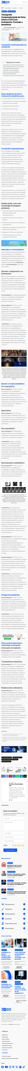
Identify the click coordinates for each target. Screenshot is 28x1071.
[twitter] (16, 1067)
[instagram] (10, 1067)
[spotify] (20, 1067)
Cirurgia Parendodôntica (9, 73)
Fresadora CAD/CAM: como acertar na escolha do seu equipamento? (20, 990)
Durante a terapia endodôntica (11, 72)
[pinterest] (13, 1067)
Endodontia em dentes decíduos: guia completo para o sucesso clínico (6, 956)
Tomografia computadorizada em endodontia (14, 65)
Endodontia (15, 8)
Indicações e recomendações (11, 70)
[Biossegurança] (14, 904)
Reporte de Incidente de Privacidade (10, 1058)
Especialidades (8, 8)
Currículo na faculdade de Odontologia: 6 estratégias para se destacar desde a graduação (16, 893)
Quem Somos (5, 1035)
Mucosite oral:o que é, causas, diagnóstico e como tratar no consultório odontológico (14, 867)
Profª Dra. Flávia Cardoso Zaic (10, 27)
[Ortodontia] (14, 919)
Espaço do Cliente (6, 1041)
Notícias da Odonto (11, 871)
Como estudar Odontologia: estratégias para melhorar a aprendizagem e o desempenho (16, 884)
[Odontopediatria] (14, 914)
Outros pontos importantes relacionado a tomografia (14, 75)
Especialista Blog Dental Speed (21, 1001)
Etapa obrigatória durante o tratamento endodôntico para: (14, 66)
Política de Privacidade (7, 1047)
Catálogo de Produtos (7, 1045)
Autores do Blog (5, 1039)
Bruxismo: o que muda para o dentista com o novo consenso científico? (16, 874)
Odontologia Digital (11, 11)
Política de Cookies (6, 1056)
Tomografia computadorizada (11, 68)
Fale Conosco (5, 1049)
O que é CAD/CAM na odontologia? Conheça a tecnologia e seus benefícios (20, 956)
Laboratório (17, 981)
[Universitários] (14, 928)
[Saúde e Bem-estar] (14, 923)
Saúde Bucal (10, 862)
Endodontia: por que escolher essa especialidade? (6, 985)
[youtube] (6, 1067)
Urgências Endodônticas (6, 761)
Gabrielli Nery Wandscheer (19, 967)
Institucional (5, 1037)
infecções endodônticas (17, 757)
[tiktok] (24, 1067)
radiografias (21, 135)
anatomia (23, 101)
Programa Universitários (7, 1043)
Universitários (10, 880)
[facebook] (2, 1067)
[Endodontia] (14, 909)
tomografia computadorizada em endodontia (9, 759)
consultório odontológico (6, 757)
